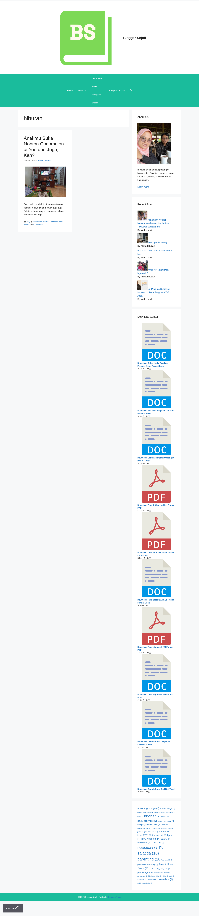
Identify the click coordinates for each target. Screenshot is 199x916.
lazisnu (165, 839)
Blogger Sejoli (134, 38)
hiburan (46, 222)
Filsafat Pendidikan (144, 828)
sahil (171, 876)
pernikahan (154, 869)
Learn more (143, 187)
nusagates (148, 847)
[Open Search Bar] (131, 91)
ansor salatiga (167, 808)
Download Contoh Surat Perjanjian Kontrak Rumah (153, 743)
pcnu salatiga (152, 864)
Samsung (141, 879)
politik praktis (164, 869)
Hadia (94, 86)
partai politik (167, 860)
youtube (27, 225)
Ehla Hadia (165, 825)
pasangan (141, 864)
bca (163, 812)
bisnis (140, 817)
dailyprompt (147, 820)
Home (70, 90)
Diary (28, 222)
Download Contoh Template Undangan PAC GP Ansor (155, 459)
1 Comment (38, 225)
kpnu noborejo (150, 838)
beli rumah (170, 812)
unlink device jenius (144, 883)
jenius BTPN (144, 835)
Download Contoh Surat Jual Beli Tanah (156, 789)
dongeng (169, 821)
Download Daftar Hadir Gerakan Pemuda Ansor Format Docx (152, 364)
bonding (165, 817)
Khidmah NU (159, 835)
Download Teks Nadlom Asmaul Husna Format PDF (155, 554)
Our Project (97, 78)
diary (160, 821)
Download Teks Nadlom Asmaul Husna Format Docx (155, 601)
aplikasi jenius (143, 812)
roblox (165, 876)
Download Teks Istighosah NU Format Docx (155, 696)
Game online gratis (160, 828)
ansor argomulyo (148, 808)
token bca (166, 879)
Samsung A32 (152, 879)
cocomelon (37, 222)
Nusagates (96, 94)
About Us (82, 90)
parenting (149, 859)
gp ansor (163, 831)
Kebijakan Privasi (117, 90)
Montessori (143, 842)
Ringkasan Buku (154, 876)
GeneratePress (114, 897)
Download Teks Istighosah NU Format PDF (155, 648)
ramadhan (158, 872)
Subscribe (11, 908)
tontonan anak (57, 222)
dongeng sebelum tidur (148, 825)
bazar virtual (154, 812)
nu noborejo (157, 842)
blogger (152, 816)
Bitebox (95, 103)
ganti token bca (150, 832)
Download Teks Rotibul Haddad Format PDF (155, 506)
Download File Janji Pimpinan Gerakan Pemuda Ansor (155, 412)
